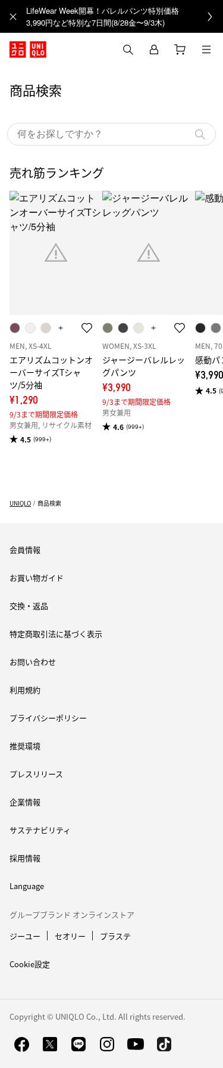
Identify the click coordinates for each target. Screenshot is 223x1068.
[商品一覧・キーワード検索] (206, 49)
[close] (13, 17)
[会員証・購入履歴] (154, 49)
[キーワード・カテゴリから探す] (128, 49)
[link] (124, 16)
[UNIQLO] (28, 49)
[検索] (200, 134)
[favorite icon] (87, 328)
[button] (111, 134)
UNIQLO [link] (20, 503)
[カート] (180, 49)
